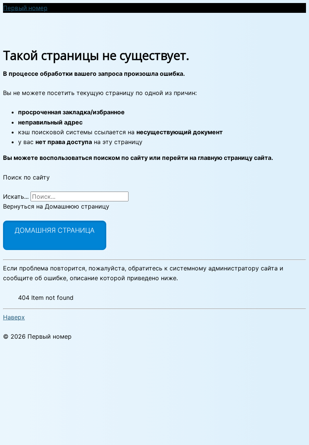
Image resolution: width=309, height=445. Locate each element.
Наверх (14, 317)
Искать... (16, 196)
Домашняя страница (55, 230)
